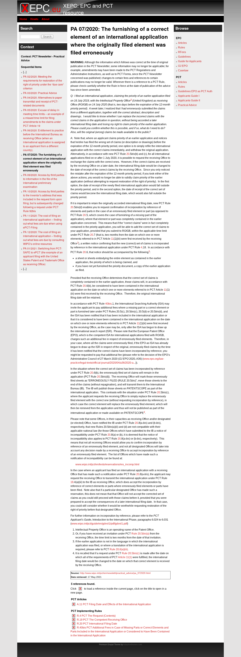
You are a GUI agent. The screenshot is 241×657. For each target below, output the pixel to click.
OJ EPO (183, 65)
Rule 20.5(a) (140, 533)
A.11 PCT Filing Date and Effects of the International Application (114, 604)
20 (127, 154)
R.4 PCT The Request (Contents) (96, 615)
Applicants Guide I (188, 95)
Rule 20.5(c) (131, 553)
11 (112, 238)
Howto (34, 19)
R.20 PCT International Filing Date (97, 623)
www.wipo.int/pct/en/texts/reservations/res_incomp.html (107, 464)
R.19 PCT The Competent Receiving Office (102, 619)
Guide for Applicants (189, 61)
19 (71, 482)
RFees (182, 52)
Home (23, 19)
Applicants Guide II (189, 100)
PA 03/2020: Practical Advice (40, 93)
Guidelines (184, 56)
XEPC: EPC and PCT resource (88, 9)
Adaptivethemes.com (132, 644)
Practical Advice (187, 105)
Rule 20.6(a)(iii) (119, 549)
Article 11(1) (125, 557)
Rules (181, 47)
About (45, 19)
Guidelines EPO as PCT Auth (195, 91)
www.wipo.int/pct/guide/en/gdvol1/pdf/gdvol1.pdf (99, 523)
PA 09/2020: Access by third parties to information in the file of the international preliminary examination (43, 181)
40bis (108, 303)
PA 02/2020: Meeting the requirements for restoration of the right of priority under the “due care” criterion (43, 82)
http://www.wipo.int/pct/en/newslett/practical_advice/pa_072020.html (115, 573)
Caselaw (183, 70)
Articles (182, 42)
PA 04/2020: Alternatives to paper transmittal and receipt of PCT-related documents (42, 101)
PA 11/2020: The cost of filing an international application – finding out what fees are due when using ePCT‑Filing (42, 221)
